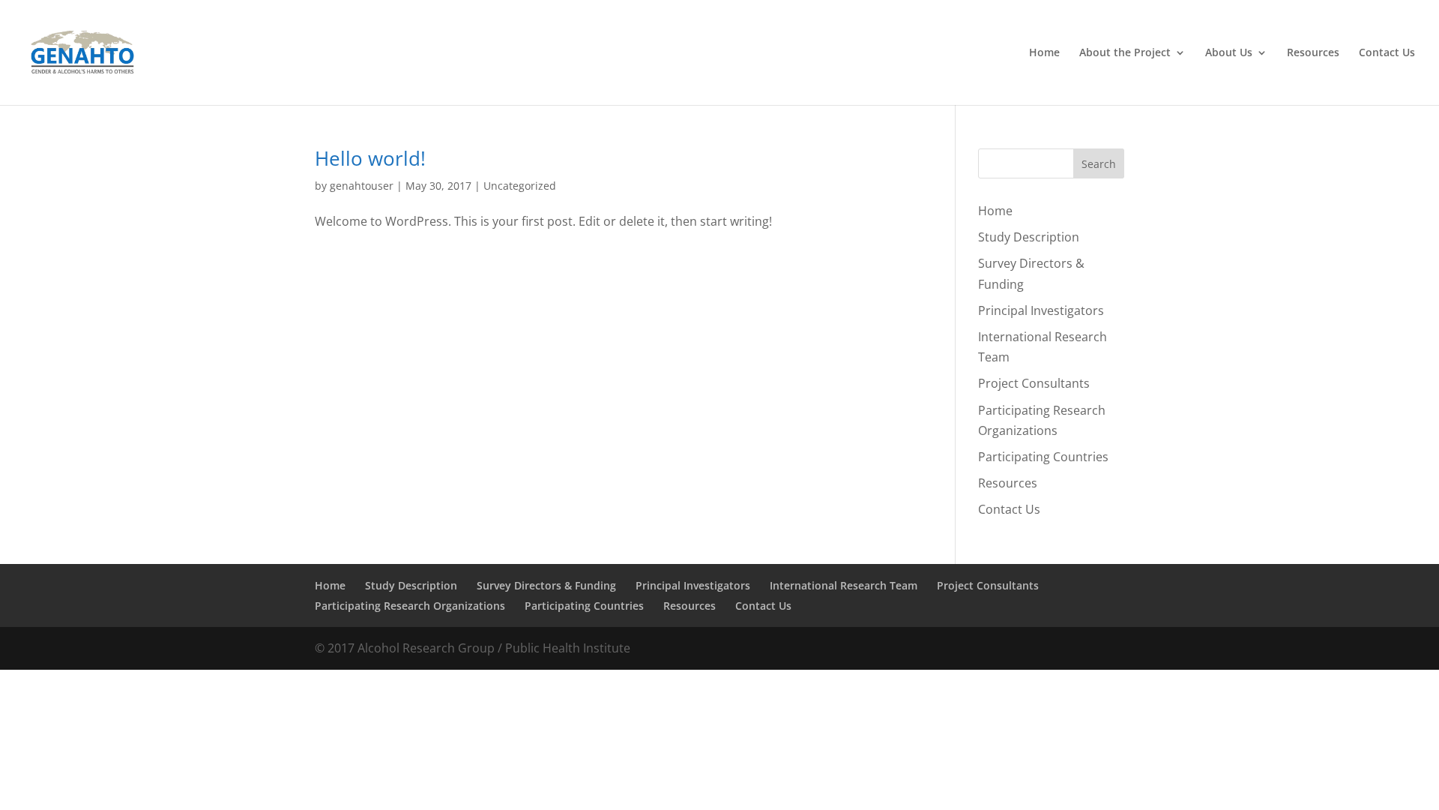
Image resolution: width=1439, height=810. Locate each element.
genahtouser (361, 185)
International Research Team (843, 585)
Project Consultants (1034, 383)
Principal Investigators (1041, 310)
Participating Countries (1043, 456)
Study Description (1028, 237)
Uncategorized (519, 185)
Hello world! (370, 158)
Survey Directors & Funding (546, 585)
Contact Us (1387, 53)
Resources (1313, 53)
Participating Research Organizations (410, 605)
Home (1044, 53)
